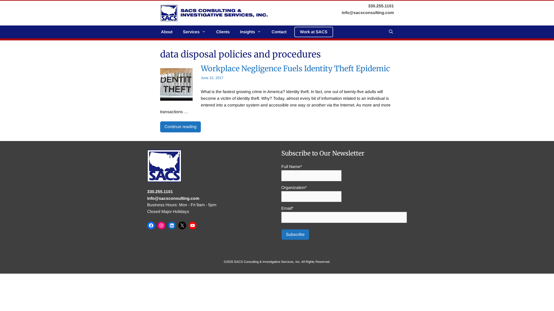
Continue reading (180, 126)
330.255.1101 (160, 191)
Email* (287, 208)
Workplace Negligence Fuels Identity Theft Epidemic (295, 68)
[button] (391, 31)
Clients (223, 32)
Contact (279, 32)
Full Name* (291, 166)
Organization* (294, 187)
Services (191, 32)
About (166, 32)
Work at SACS (313, 32)
